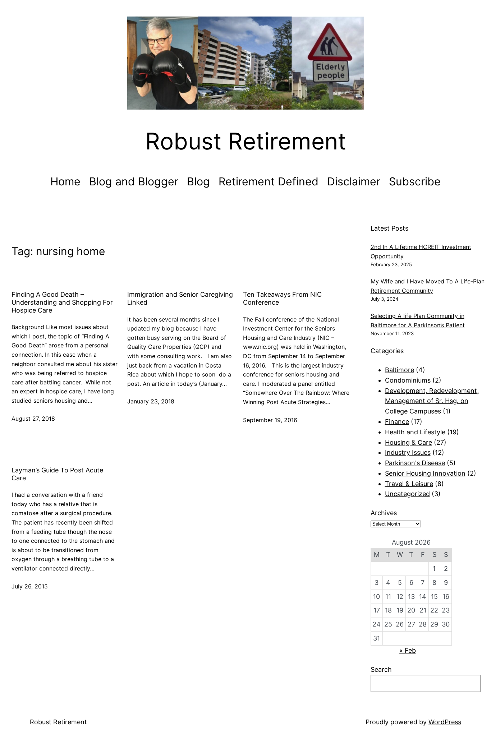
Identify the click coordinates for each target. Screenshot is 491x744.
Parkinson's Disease (415, 463)
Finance (397, 421)
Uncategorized (407, 494)
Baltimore (399, 370)
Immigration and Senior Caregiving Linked (180, 298)
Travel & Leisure (409, 483)
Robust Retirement (245, 141)
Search (381, 669)
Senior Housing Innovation (425, 473)
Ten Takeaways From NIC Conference (282, 298)
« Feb (407, 650)
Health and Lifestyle (415, 432)
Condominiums (408, 380)
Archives (384, 513)
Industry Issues (408, 452)
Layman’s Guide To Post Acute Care (57, 474)
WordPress (444, 722)
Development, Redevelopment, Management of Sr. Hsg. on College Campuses (432, 401)
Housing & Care (408, 442)
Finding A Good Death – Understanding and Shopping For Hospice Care (62, 302)
